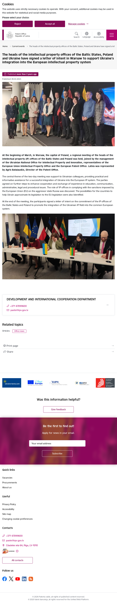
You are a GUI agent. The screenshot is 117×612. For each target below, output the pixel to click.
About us (7, 487)
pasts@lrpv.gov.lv (19, 310)
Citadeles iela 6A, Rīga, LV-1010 (22, 545)
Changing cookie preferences (17, 518)
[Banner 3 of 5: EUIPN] (58, 382)
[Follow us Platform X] (11, 579)
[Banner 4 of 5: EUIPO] (82, 382)
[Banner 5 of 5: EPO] (105, 382)
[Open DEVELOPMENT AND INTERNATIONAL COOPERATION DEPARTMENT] (107, 305)
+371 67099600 (18, 306)
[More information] (17, 551)
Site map (6, 514)
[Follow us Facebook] (4, 579)
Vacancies (7, 477)
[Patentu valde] (18, 35)
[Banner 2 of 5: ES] (35, 382)
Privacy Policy (9, 504)
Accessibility (8, 509)
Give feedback (58, 409)
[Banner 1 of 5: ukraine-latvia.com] (11, 382)
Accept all (50, 23)
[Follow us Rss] (30, 579)
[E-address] (8, 551)
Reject (17, 23)
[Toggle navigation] (111, 35)
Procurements (9, 482)
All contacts (17, 560)
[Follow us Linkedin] (24, 579)
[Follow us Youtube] (17, 579)
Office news (19, 331)
